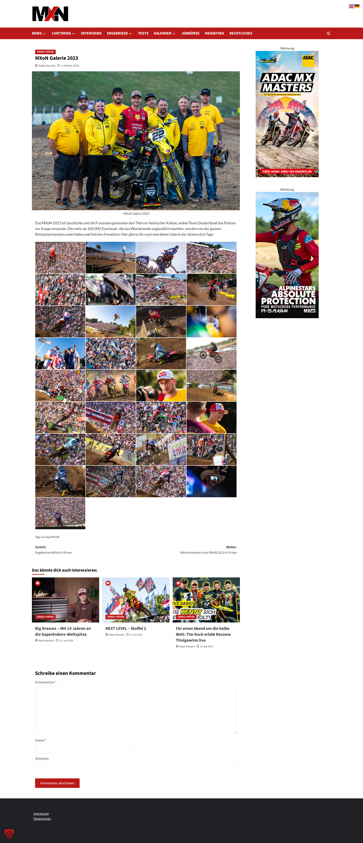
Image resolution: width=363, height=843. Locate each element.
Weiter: (208, 550)
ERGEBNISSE (117, 33)
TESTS (143, 33)
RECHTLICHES (240, 33)
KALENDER (162, 33)
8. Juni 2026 (136, 635)
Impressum (41, 813)
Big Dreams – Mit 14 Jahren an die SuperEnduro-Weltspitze (63, 631)
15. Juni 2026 (66, 640)
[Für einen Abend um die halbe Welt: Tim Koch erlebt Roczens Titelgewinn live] (206, 599)
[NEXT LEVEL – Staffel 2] (136, 599)
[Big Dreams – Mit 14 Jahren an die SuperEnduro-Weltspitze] (65, 599)
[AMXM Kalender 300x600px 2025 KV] (287, 114)
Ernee (46, 537)
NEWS (37, 33)
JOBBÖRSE (191, 33)
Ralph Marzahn (47, 65)
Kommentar (46, 682)
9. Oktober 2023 (70, 65)
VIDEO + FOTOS (45, 52)
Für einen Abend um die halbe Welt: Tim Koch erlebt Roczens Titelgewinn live (203, 634)
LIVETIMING (61, 33)
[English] (351, 6)
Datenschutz (42, 818)
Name (41, 740)
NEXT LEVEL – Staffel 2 (125, 629)
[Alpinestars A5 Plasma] (287, 255)
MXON (54, 537)
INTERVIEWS (91, 33)
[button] (328, 33)
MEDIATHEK (214, 33)
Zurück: (53, 550)
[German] (357, 6)
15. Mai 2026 (206, 646)
